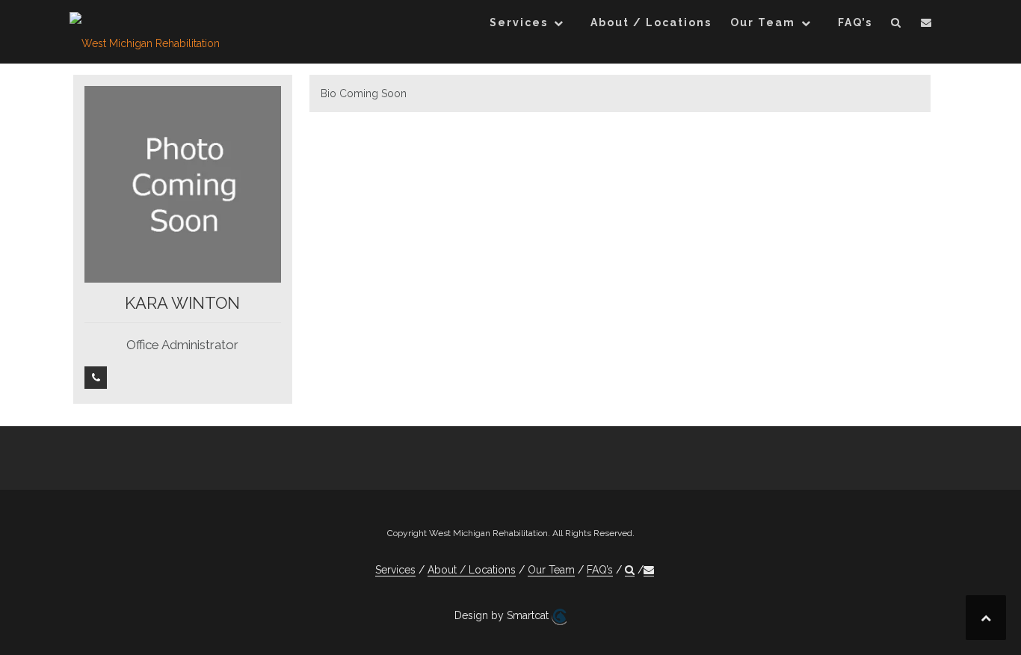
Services (519, 22)
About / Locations (651, 22)
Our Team (762, 22)
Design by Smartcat (503, 615)
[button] (896, 25)
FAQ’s (855, 22)
